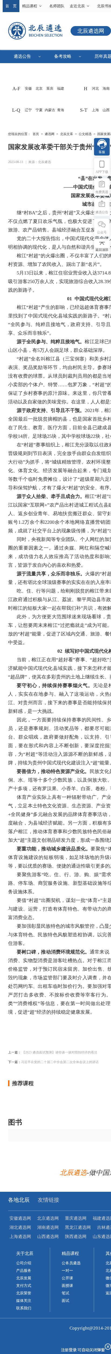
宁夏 (39, 110)
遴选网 (49, 134)
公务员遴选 (71, 1263)
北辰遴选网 (90, 31)
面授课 (67, 1286)
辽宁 (28, 110)
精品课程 (29, 6)
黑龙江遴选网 (78, 1227)
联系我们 (23, 1308)
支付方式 (23, 1286)
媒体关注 (23, 1301)
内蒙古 (50, 110)
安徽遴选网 (20, 1218)
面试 (65, 1301)
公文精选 (85, 134)
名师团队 (56, 6)
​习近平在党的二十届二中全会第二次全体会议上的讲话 (60, 1062)
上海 (95, 110)
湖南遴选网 (48, 1227)
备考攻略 (62, 56)
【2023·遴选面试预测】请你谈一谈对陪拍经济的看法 (59, 1052)
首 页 (11, 6)
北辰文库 (66, 134)
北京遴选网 (48, 1218)
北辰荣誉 (23, 1293)
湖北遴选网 (20, 1227)
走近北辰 (77, 6)
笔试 (65, 1293)
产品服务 (23, 1271)
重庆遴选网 (75, 1218)
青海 (60, 110)
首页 (36, 134)
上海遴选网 (20, 1236)
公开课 (67, 1278)
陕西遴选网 (75, 1236)
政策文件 (66, 69)
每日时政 (25, 83)
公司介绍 (23, 1263)
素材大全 (25, 69)
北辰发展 (23, 1278)
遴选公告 (22, 56)
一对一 (67, 1271)
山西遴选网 (48, 1236)
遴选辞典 (66, 83)
